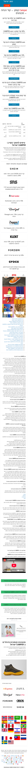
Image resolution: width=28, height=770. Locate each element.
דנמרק (14, 762)
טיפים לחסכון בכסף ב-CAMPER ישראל (15, 348)
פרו (10, 759)
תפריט (6, 5)
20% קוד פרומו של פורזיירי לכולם (14, 255)
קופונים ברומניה (10, 763)
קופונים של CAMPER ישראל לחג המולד (15, 344)
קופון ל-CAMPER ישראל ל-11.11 (16, 340)
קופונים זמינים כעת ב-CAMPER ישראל (15, 327)
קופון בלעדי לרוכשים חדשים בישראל (16, 332)
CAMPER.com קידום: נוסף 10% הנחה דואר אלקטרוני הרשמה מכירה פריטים (14, 68)
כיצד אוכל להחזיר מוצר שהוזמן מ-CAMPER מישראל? (13, 331)
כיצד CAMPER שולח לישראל (17, 320)
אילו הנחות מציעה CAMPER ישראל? (16, 321)
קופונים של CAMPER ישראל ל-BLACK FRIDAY (13, 339)
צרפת (10, 757)
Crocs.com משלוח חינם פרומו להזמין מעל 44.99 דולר (14, 268)
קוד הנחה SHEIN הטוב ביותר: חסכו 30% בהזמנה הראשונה (14, 174)
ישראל (2, 761)
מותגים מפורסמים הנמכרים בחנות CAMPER (14, 347)
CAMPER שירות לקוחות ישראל (17, 328)
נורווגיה (19, 762)
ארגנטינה (15, 759)
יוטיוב (25, 498)
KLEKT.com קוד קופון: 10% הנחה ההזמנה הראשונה (14, 242)
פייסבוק (24, 495)
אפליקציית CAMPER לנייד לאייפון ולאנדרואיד (14, 345)
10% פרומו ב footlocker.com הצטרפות (14, 202)
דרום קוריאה (20, 761)
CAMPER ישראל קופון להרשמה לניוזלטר (15, 336)
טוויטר (24, 494)
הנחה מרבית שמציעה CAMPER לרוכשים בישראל (13, 335)
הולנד (19, 757)
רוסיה (16, 763)
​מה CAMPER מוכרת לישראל (17, 318)
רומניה (14, 757)
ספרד (21, 755)
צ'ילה (5, 758)
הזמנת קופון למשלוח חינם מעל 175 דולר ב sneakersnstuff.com (14, 188)
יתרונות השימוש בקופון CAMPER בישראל (15, 329)
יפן (2, 759)
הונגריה (9, 762)
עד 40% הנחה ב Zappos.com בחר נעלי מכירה (14, 229)
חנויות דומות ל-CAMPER (18, 337)
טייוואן (14, 761)
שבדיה (4, 762)
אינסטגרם (24, 497)
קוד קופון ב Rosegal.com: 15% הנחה (14, 215)
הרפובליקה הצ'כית (16, 758)
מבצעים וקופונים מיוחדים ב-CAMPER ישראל (14, 350)
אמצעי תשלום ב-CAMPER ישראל (16, 322)
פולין (7, 755)
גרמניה (3, 755)
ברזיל (6, 759)
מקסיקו (9, 758)
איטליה (5, 757)
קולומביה (20, 759)
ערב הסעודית (8, 761)
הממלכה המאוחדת (14, 755)
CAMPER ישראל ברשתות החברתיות (16, 333)
